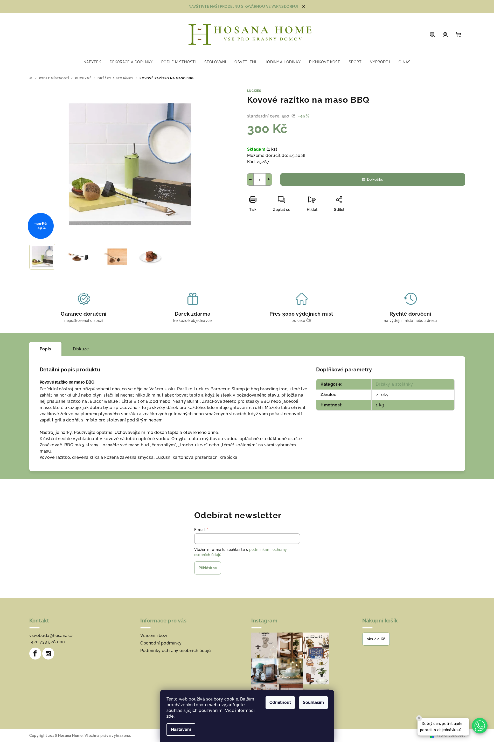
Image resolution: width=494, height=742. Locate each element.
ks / (376, 639)
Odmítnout (280, 702)
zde (170, 716)
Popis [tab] (45, 348)
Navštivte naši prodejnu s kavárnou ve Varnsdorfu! (243, 6)
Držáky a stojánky (394, 384)
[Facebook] (35, 654)
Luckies (254, 91)
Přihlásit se (208, 568)
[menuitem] (92, 62)
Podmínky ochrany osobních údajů (175, 650)
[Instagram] (48, 654)
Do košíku (375, 179)
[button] (480, 725)
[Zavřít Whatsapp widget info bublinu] (419, 718)
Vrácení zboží (154, 635)
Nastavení (181, 729)
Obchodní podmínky (161, 643)
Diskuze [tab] (81, 348)
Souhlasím (313, 702)
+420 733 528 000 (47, 641)
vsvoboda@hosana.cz (51, 635)
